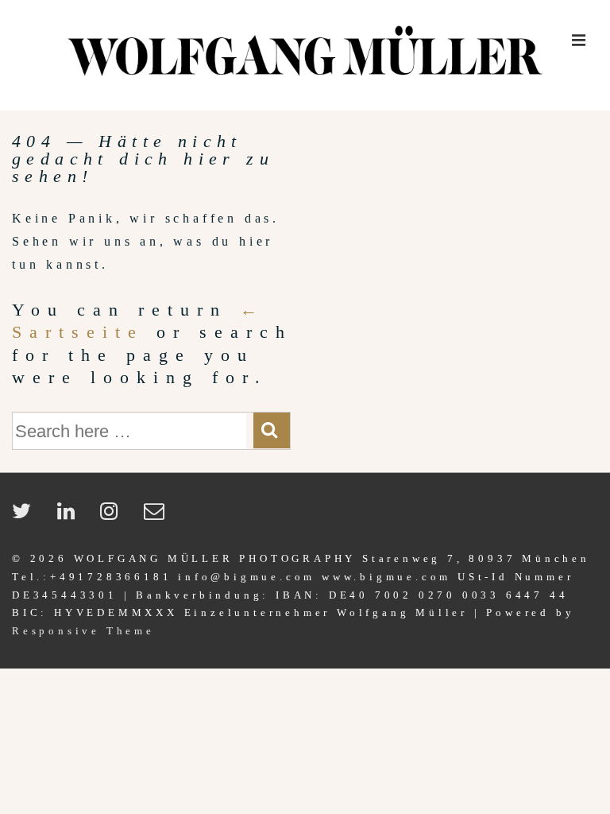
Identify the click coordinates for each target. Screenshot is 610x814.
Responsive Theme (83, 631)
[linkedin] (73, 516)
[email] (158, 516)
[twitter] (28, 516)
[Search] (271, 430)
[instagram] (116, 516)
